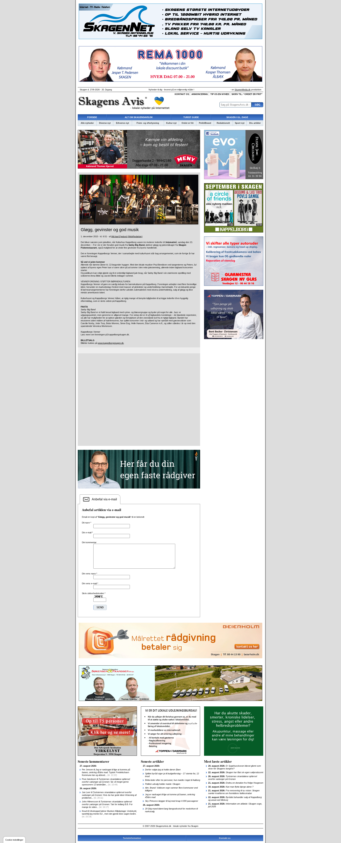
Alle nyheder (87, 123)
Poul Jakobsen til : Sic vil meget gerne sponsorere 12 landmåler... (106, 782)
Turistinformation (132, 838)
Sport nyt (240, 123)
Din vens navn (89, 573)
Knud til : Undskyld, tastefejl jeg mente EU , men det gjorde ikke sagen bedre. (109, 814)
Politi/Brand (205, 123)
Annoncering (199, 94)
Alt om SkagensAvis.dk (139, 117)
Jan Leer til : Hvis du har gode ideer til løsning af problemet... (109, 795)
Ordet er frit (188, 123)
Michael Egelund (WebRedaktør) (126, 236)
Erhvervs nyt (122, 123)
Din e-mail (87, 532)
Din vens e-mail (90, 583)
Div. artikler (255, 123)
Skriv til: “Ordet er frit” (246, 94)
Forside (92, 117)
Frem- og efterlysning (148, 123)
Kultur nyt (171, 123)
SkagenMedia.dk (243, 89)
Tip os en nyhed (219, 94)
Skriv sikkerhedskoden (93, 593)
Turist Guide (191, 117)
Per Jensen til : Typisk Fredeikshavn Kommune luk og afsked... (106, 772)
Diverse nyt (105, 123)
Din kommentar (89, 542)
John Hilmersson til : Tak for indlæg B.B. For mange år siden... (107, 804)
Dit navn (86, 522)
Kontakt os (182, 94)
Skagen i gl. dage (237, 117)
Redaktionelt (223, 123)
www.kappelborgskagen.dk (111, 343)
